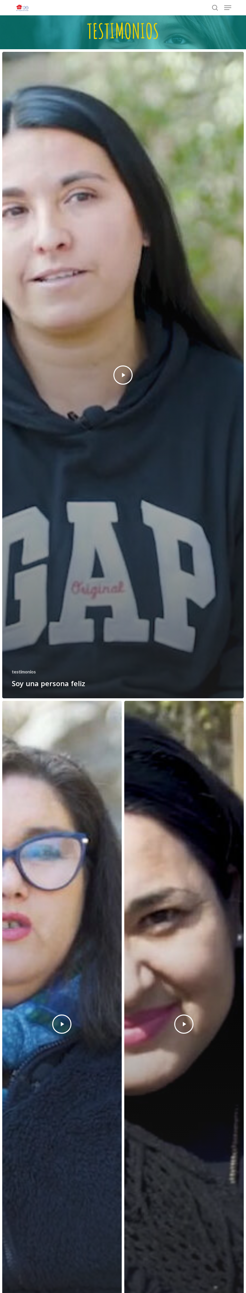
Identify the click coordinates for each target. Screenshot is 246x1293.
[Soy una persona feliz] (123, 375)
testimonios (24, 671)
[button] (227, 7)
